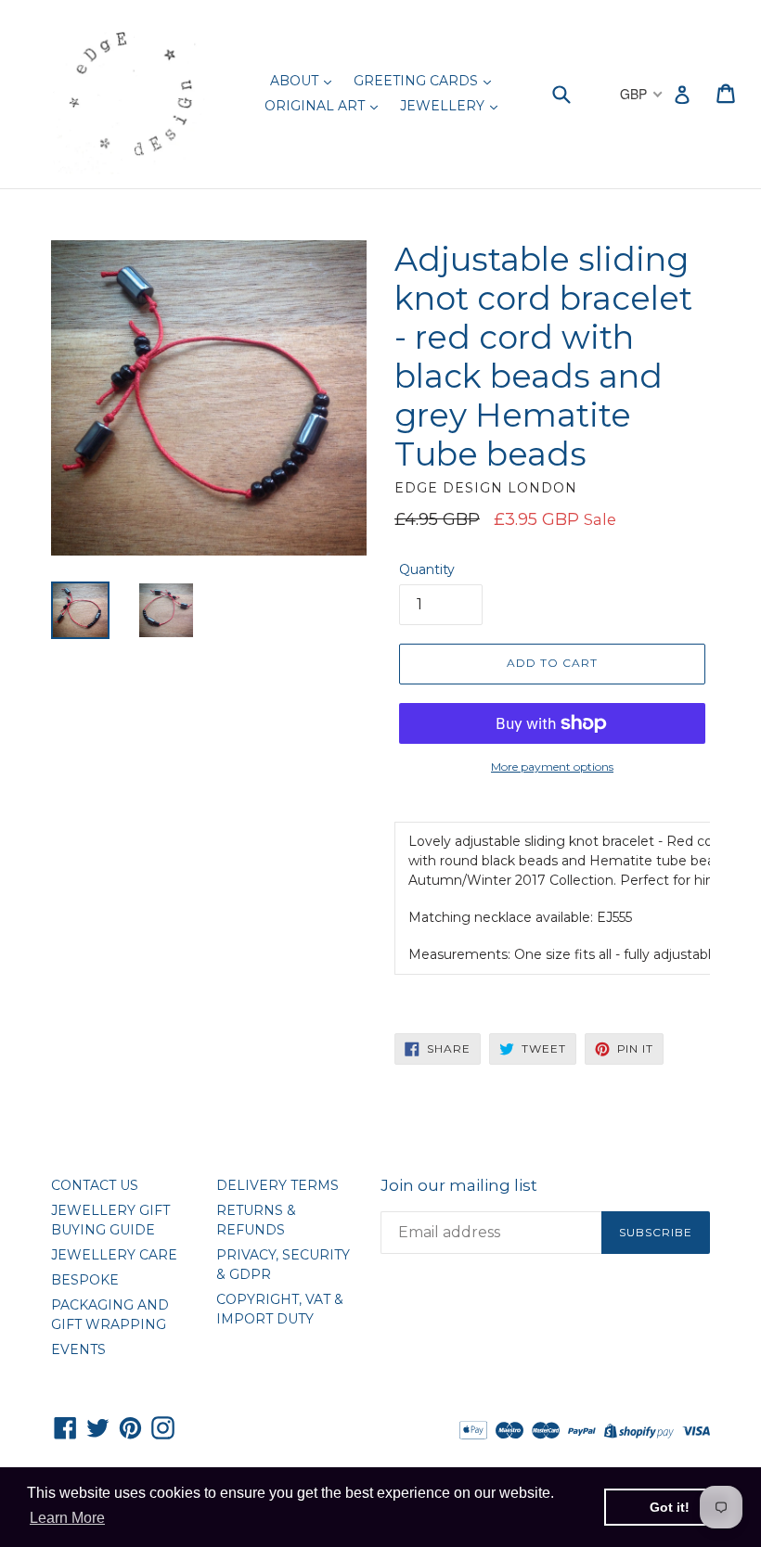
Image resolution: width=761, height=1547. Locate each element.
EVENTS (78, 1349)
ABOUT (296, 80)
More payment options (552, 767)
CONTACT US (94, 1185)
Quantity (427, 569)
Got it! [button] (670, 1507)
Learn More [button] (67, 1518)
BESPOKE (85, 1280)
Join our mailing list (458, 1185)
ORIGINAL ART (316, 105)
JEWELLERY (444, 105)
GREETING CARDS (418, 80)
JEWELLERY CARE (114, 1255)
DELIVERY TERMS (277, 1185)
